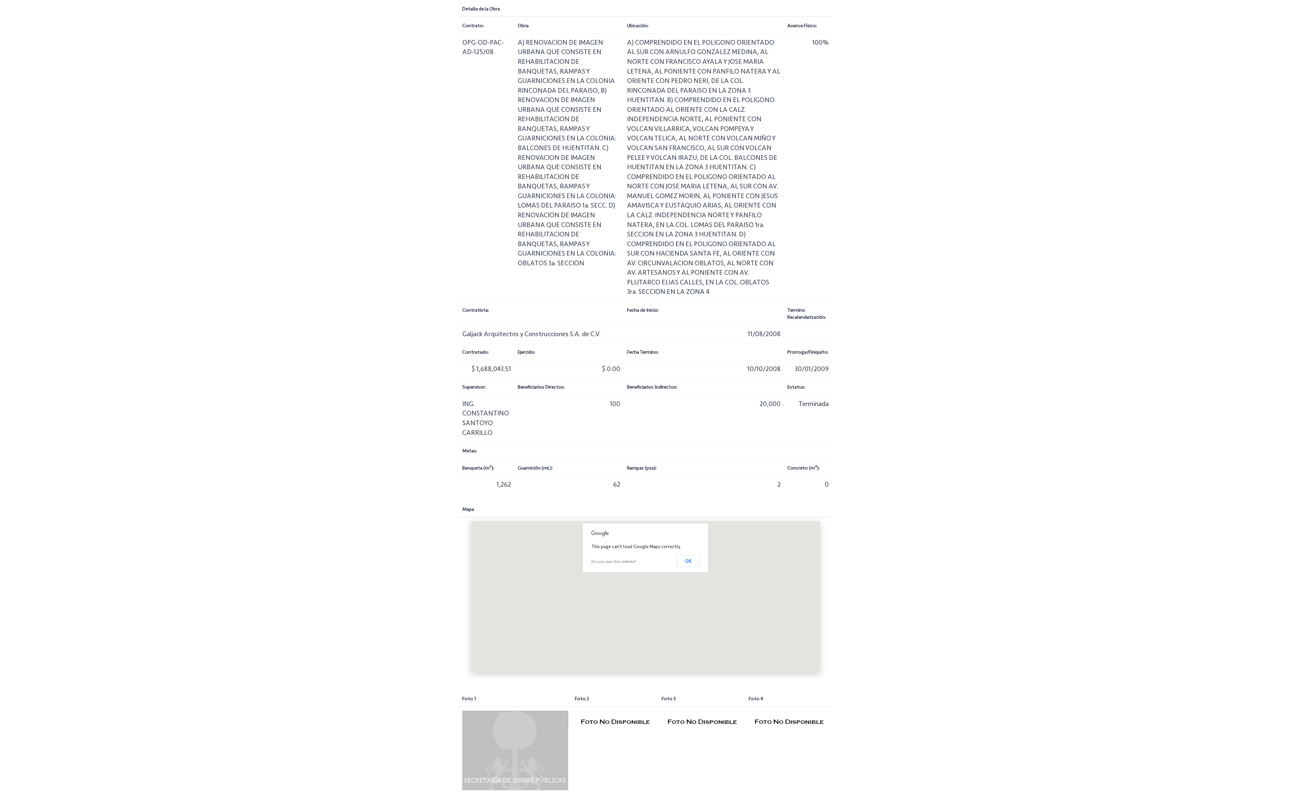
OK (688, 561)
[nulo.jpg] (615, 721)
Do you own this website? (613, 561)
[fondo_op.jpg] (515, 750)
